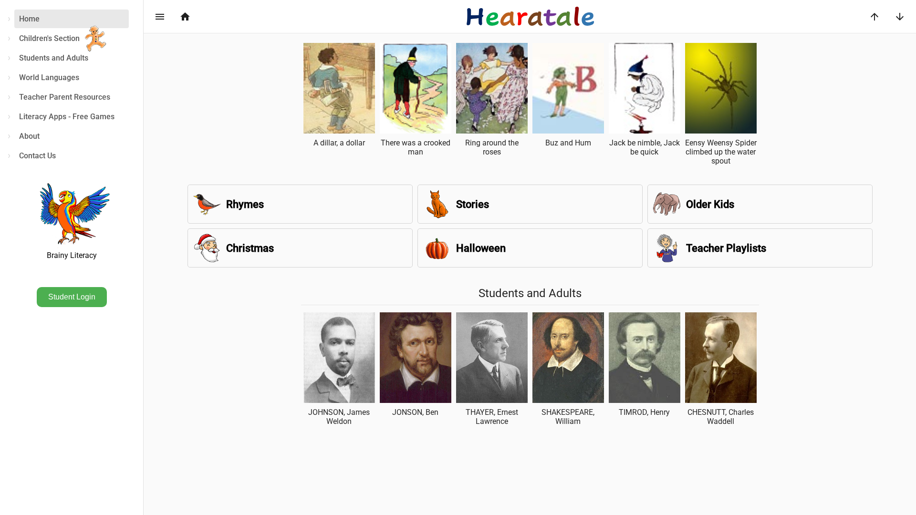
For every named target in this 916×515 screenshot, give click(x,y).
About (29, 136)
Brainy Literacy (72, 255)
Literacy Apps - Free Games (66, 116)
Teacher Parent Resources (64, 97)
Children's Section (49, 38)
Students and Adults (53, 57)
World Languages (49, 77)
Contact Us (37, 155)
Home (29, 18)
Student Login (71, 297)
